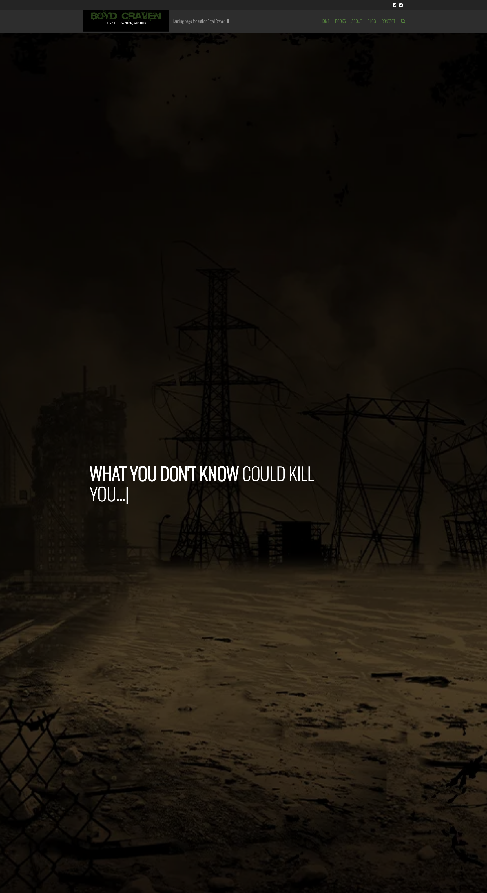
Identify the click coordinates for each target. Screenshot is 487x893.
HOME (324, 21)
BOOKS (340, 21)
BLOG (372, 21)
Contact (388, 21)
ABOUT (356, 21)
